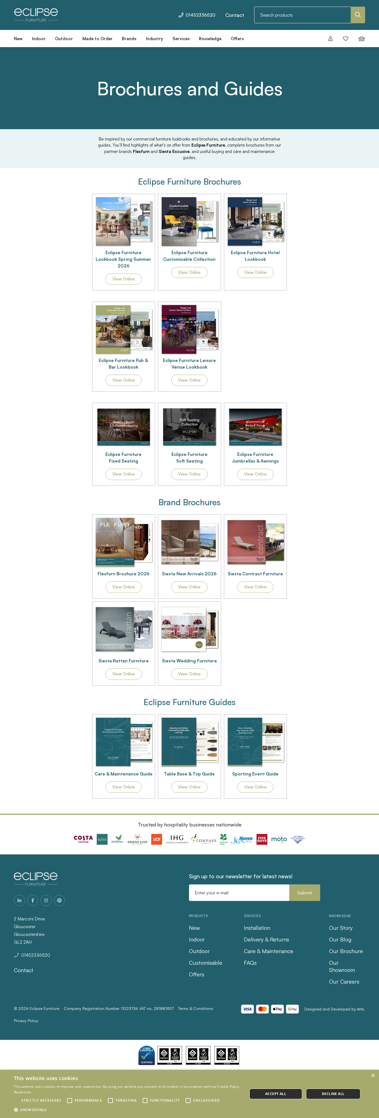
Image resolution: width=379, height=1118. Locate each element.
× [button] (373, 1076)
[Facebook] (32, 900)
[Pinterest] (59, 900)
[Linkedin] (19, 900)
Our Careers (344, 981)
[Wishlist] (345, 38)
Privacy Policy (26, 1020)
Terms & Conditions (195, 1008)
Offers (196, 974)
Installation (257, 927)
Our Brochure (346, 951)
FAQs (250, 962)
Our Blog (340, 939)
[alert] (189, 1094)
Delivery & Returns (266, 939)
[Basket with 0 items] (360, 38)
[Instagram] (46, 900)
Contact (234, 15)
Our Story (341, 927)
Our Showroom (342, 966)
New (194, 927)
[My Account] (330, 38)
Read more (23, 1092)
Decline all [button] (333, 1093)
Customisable (205, 962)
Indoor (197, 939)
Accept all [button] (275, 1093)
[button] (123, 221)
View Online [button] (123, 279)
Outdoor (199, 951)
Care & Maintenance (268, 951)
